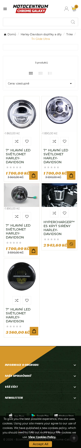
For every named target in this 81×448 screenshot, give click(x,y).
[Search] (73, 22)
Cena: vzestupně (40, 83)
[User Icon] (66, 9)
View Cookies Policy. (42, 437)
